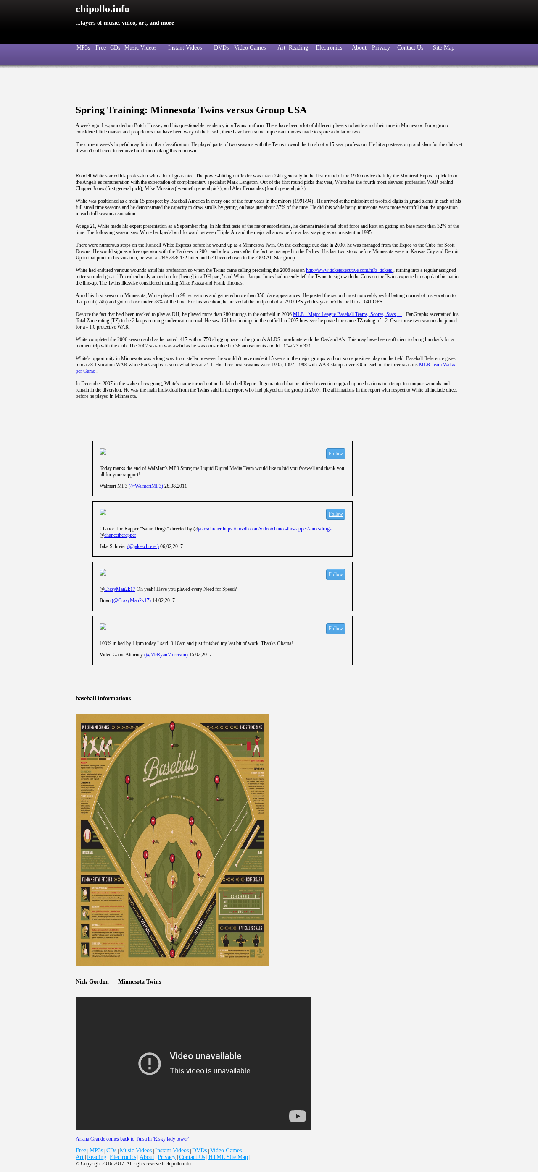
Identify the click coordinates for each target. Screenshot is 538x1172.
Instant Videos (185, 47)
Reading (298, 47)
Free (100, 47)
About (359, 47)
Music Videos (140, 47)
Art (281, 47)
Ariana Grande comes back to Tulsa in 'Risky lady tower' (132, 1139)
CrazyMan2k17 (119, 589)
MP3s (96, 1150)
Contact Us (410, 47)
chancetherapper (120, 535)
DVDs (221, 47)
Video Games (250, 47)
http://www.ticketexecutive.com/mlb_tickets (349, 270)
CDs (115, 47)
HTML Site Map (228, 1157)
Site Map (443, 47)
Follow (336, 454)
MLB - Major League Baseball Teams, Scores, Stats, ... (347, 314)
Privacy (381, 47)
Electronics (329, 47)
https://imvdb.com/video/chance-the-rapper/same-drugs (277, 529)
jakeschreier (210, 529)
